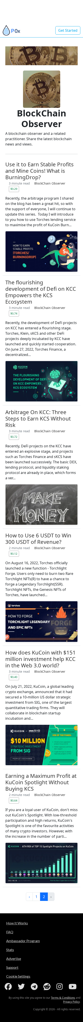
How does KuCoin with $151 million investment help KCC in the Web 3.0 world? (40, 659)
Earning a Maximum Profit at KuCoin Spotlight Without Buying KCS (41, 782)
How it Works (17, 923)
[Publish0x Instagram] (60, 987)
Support (12, 967)
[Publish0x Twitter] (22, 987)
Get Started (67, 30)
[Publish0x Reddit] (48, 987)
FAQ (9, 932)
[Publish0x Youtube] (73, 987)
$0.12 (13, 554)
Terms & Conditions (63, 998)
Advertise (13, 958)
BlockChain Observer (49, 183)
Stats (10, 949)
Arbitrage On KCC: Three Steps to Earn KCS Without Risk (38, 418)
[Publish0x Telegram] (35, 987)
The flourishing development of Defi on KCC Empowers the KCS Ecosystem (40, 292)
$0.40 (13, 677)
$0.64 (13, 800)
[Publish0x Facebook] (9, 987)
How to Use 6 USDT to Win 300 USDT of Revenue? (38, 538)
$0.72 (13, 437)
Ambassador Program (23, 941)
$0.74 (13, 313)
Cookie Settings (18, 976)
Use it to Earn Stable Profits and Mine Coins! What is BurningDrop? (39, 171)
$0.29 (13, 189)
